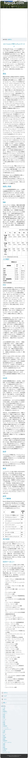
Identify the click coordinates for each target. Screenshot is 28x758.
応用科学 (5, 726)
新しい (5, 702)
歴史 (4, 709)
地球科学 (5, 740)
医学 (4, 732)
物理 (4, 747)
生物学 (4, 737)
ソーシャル (5, 727)
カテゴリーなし (6, 752)
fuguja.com (14, 3)
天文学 (4, 750)
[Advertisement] (14, 23)
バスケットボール (7, 742)
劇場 (4, 739)
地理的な (10, 39)
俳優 (4, 724)
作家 (4, 717)
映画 (4, 722)
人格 (4, 708)
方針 (4, 721)
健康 (4, 744)
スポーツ (5, 713)
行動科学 (5, 749)
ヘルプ (5, 696)
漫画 (4, 735)
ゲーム (4, 734)
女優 (4, 731)
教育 (4, 716)
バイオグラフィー (7, 729)
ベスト (5, 699)
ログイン (6, 692)
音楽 (4, 714)
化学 (4, 745)
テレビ (4, 719)
